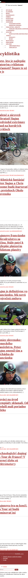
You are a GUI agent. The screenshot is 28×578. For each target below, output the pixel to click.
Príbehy (8, 16)
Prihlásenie (9, 42)
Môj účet (9, 44)
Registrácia (10, 40)
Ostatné (8, 32)
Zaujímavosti (10, 15)
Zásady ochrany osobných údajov (12, 556)
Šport (11, 39)
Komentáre (9, 20)
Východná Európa (15, 23)
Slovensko (9, 11)
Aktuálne (9, 10)
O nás (4, 560)
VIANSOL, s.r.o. (19, 554)
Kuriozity (12, 37)
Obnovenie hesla (14, 45)
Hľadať (5, 566)
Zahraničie (9, 22)
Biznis (8, 13)
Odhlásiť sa (13, 47)
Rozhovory (9, 18)
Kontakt (5, 558)
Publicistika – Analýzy (13, 27)
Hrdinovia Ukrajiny (15, 25)
